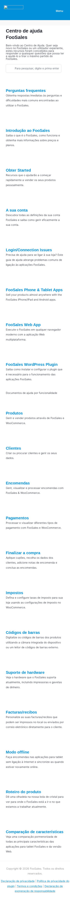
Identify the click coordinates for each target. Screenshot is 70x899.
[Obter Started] (11, 161)
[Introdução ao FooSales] (11, 121)
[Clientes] (11, 439)
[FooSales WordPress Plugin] (11, 355)
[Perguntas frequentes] (11, 81)
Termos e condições (29, 886)
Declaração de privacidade (18, 881)
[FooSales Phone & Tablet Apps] (11, 281)
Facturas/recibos (21, 712)
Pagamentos (17, 518)
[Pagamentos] (11, 509)
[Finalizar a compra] (11, 544)
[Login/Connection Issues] (11, 241)
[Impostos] (11, 583)
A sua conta (17, 210)
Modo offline (17, 752)
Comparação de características (34, 832)
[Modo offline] (11, 743)
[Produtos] (11, 404)
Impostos (14, 593)
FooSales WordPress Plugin (32, 364)
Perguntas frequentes (26, 90)
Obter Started (18, 170)
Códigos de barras (23, 632)
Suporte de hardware (25, 672)
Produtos (14, 413)
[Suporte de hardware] (11, 663)
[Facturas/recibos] (11, 703)
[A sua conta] (11, 201)
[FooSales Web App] (11, 316)
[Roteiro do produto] (11, 783)
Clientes (13, 448)
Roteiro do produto (23, 792)
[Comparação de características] (11, 823)
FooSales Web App (23, 325)
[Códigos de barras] (11, 623)
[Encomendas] (11, 474)
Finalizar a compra (23, 553)
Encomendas (18, 483)
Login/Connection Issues (29, 250)
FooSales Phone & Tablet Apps (34, 290)
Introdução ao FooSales (28, 130)
